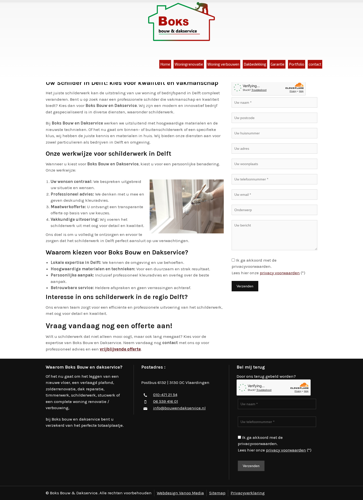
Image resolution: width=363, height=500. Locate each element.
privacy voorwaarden (280, 272)
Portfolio (296, 64)
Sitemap (217, 492)
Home (165, 64)
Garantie (277, 64)
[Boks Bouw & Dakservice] (181, 22)
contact (315, 64)
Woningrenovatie (189, 64)
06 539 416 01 (165, 401)
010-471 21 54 (165, 394)
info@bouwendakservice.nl (179, 407)
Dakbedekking (255, 64)
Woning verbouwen (223, 64)
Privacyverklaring (248, 492)
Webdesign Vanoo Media (180, 492)
